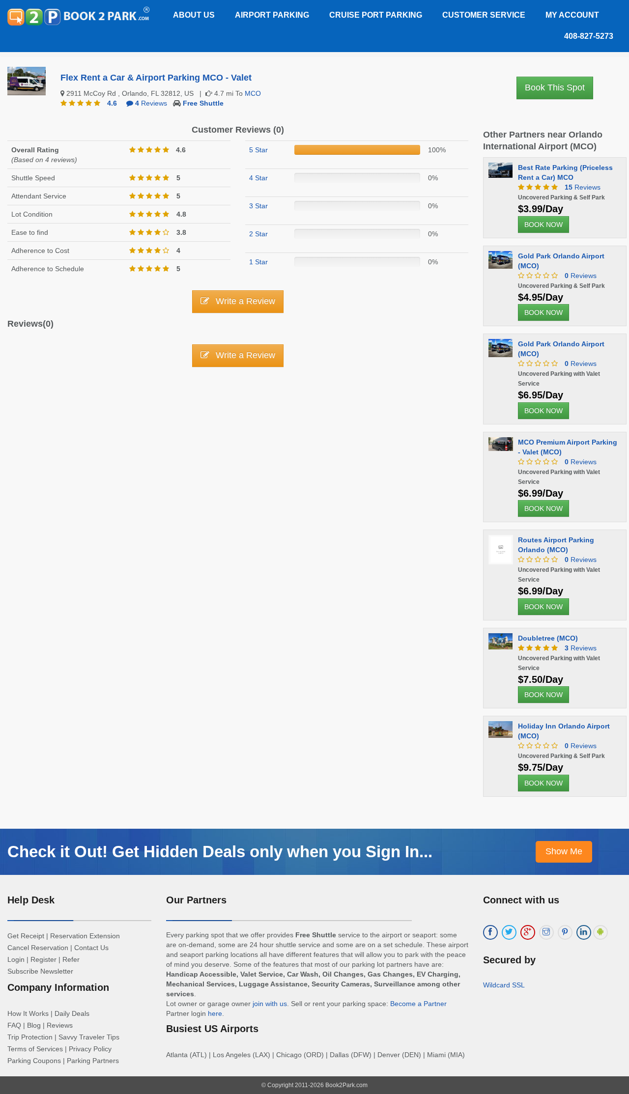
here (215, 1013)
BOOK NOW (543, 224)
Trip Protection (30, 1037)
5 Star (258, 150)
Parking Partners (93, 1061)
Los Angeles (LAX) (241, 1055)
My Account (572, 15)
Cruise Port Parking (375, 15)
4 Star (258, 178)
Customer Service (483, 15)
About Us (194, 15)
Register (43, 959)
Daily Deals (72, 1013)
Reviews (151, 103)
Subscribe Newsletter (40, 971)
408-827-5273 (588, 36)
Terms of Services (35, 1049)
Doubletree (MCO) (548, 638)
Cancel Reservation (37, 948)
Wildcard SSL (504, 985)
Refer (71, 959)
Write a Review (244, 301)
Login (16, 959)
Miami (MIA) (446, 1055)
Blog (34, 1025)
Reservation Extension (85, 936)
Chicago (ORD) (300, 1055)
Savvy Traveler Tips (88, 1037)
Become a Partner (418, 1004)
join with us (270, 1004)
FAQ (14, 1025)
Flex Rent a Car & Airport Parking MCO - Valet (156, 78)
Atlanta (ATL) (186, 1055)
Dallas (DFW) (351, 1055)
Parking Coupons (34, 1061)
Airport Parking (272, 15)
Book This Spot (555, 87)
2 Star (258, 234)
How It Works (28, 1013)
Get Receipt (25, 936)
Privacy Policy (90, 1049)
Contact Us (91, 948)
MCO (253, 93)
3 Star (258, 206)
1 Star (258, 262)
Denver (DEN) (399, 1055)
